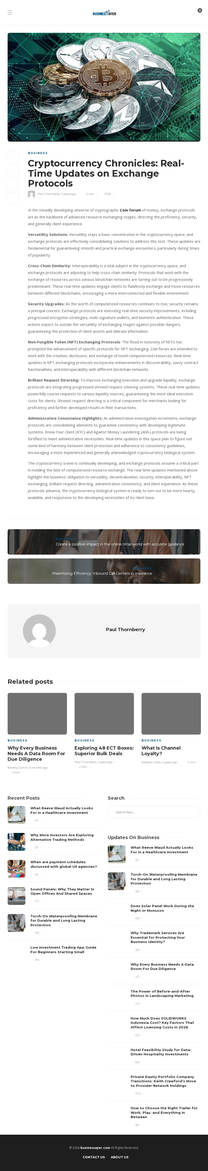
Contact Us (94, 1157)
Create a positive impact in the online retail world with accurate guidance (120, 544)
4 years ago (169, 762)
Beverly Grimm (18, 767)
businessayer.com (95, 1148)
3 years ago (68, 194)
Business (38, 153)
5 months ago (38, 767)
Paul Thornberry (49, 194)
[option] (37, 732)
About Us (119, 1157)
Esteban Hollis (151, 762)
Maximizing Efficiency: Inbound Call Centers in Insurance (102, 573)
